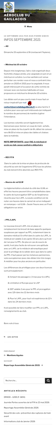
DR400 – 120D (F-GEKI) (14, 397)
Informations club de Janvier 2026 (19, 421)
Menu (29, 26)
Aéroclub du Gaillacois (17, 17)
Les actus (13, 337)
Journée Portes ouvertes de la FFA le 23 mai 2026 (26, 402)
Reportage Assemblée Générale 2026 (21, 408)
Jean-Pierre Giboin (39, 36)
